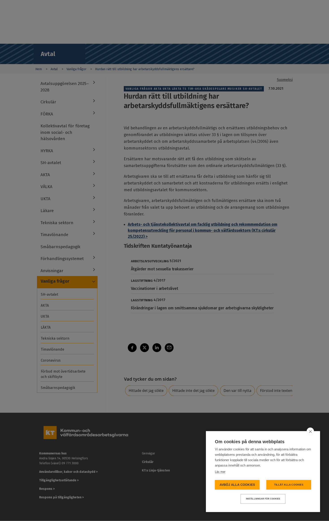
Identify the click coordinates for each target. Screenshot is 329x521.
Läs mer (220, 471)
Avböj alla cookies (237, 484)
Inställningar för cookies (263, 499)
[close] (310, 431)
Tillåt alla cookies (288, 484)
